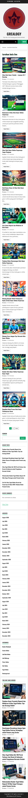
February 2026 (6, 540)
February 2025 (6, 579)
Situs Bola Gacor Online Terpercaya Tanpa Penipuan (14, 140)
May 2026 (4, 529)
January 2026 (5, 544)
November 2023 (6, 636)
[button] (2, 41)
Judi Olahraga (5, 658)
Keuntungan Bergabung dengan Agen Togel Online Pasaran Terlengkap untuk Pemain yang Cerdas (14, 460)
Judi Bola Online (8, 71)
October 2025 (5, 556)
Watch (24, 42)
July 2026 (4, 521)
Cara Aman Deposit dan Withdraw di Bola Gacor (14, 215)
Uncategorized (6, 673)
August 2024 (5, 601)
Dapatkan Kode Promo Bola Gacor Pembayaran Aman (14, 399)
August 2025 (5, 563)
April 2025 (5, 571)
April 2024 (5, 617)
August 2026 (5, 517)
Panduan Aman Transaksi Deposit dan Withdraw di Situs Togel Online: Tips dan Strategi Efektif (12, 451)
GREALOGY (14, 33)
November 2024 (6, 590)
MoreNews (10, 796)
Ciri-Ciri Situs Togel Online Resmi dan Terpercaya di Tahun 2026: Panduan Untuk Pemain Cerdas (12, 485)
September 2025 (6, 559)
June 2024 (5, 609)
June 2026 (5, 525)
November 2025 (6, 552)
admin (5, 79)
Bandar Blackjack (6, 647)
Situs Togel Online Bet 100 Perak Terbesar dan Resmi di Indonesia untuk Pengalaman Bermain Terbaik (14, 469)
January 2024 (5, 628)
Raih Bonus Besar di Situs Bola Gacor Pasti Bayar (14, 178)
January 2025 (5, 582)
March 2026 (5, 537)
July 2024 (4, 605)
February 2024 (6, 624)
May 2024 (4, 613)
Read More (7, 92)
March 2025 (5, 575)
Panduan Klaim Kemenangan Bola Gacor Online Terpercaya (14, 251)
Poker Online (5, 662)
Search (4, 434)
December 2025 (6, 548)
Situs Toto (5, 504)
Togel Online (5, 670)
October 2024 (5, 594)
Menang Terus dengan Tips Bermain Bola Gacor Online (14, 326)
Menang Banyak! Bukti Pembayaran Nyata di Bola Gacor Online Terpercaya (14, 288)
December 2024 (6, 586)
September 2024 (6, 598)
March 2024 (5, 621)
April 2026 (5, 533)
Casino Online (5, 651)
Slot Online (5, 666)
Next (16, 428)
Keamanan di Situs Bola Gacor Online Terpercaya (14, 103)
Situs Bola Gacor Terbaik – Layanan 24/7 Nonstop (14, 65)
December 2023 (6, 632)
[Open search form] (15, 41)
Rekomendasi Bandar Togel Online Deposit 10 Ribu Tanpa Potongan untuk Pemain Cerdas (13, 784)
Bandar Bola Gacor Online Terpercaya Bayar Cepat (14, 362)
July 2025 (4, 567)
